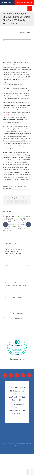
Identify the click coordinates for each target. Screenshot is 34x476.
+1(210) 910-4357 (15, 254)
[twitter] (11, 375)
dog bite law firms (8, 115)
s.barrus (6, 186)
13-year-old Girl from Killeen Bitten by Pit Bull (24, 224)
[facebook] (5, 375)
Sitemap (17, 446)
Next (28, 32)
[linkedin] (23, 375)
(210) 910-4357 (7, 2)
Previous (22, 32)
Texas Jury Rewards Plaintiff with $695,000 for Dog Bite (9, 226)
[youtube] (17, 375)
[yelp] (29, 375)
